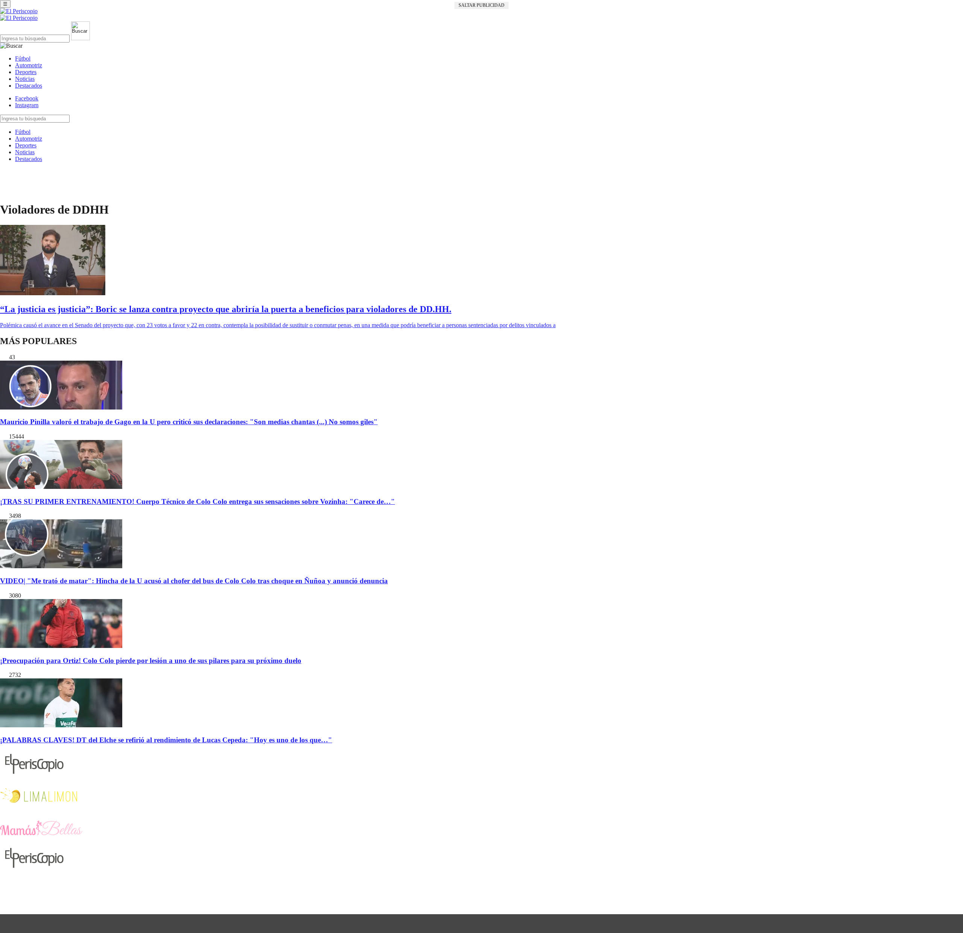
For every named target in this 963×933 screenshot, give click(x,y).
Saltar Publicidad (481, 5)
